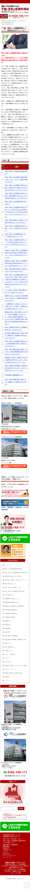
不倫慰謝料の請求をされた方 (12, 602)
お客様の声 (7, 624)
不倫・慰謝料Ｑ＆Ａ (10, 647)
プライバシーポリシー (10, 669)
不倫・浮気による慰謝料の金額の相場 (14, 591)
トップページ (8, 565)
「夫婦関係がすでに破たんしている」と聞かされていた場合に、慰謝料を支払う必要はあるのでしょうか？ (16, 306)
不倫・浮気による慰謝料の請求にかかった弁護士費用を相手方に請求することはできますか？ (16, 344)
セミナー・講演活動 (10, 654)
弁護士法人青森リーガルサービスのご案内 (16, 665)
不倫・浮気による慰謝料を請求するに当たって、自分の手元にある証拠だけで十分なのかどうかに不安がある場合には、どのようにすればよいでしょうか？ (16, 212)
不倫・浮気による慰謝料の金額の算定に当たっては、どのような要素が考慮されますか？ (16, 179)
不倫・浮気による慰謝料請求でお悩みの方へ (16, 572)
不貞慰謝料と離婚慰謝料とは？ (14, 375)
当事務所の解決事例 (10, 617)
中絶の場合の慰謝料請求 (11, 609)
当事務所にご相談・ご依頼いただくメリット (16, 580)
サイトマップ (8, 680)
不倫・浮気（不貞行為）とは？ (13, 587)
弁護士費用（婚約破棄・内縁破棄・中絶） (16, 639)
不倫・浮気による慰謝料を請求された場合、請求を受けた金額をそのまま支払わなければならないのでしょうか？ (16, 188)
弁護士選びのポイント (10, 583)
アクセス (7, 658)
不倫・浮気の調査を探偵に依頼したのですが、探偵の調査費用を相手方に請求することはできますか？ (16, 352)
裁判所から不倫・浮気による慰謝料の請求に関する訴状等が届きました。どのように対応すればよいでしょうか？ (16, 263)
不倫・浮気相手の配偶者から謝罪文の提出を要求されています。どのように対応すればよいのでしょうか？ (16, 368)
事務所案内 (7, 628)
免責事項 (7, 676)
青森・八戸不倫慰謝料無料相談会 (13, 569)
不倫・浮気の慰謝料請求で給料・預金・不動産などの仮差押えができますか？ (16, 382)
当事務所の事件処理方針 (11, 613)
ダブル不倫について (10, 595)
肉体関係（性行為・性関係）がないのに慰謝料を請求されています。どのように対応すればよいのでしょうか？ (16, 360)
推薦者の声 (7, 621)
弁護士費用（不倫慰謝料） (12, 635)
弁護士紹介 (7, 632)
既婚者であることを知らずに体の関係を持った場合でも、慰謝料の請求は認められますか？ (16, 298)
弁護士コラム (8, 643)
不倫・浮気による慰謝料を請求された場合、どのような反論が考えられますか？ (16, 228)
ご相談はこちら (7, 850)
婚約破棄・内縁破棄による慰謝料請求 (14, 606)
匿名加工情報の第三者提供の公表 (13, 673)
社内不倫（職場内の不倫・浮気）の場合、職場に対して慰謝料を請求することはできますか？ (16, 335)
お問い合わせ (8, 662)
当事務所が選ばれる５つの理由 (13, 576)
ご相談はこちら (9, 650)
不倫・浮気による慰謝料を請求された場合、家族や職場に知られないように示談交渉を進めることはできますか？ (16, 196)
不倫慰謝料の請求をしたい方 (12, 598)
